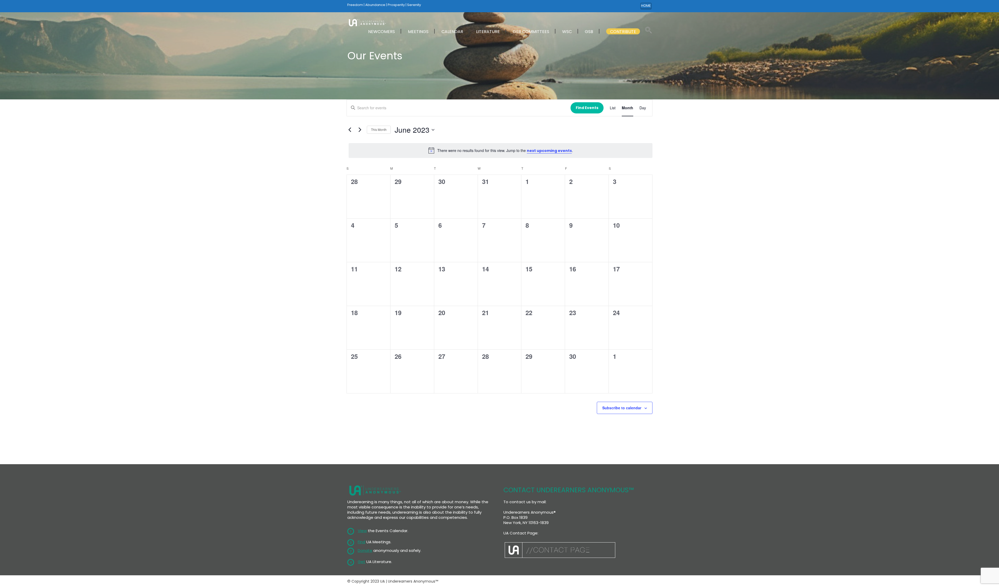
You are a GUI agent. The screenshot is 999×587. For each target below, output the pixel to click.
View (362, 530)
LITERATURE (488, 32)
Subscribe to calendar (621, 407)
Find (361, 542)
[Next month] (360, 130)
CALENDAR (452, 32)
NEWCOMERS (381, 32)
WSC (567, 32)
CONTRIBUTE (623, 32)
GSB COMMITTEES (531, 32)
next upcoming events (549, 150)
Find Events (587, 107)
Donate (365, 550)
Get (361, 561)
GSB (589, 32)
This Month (379, 129)
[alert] (500, 150)
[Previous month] (350, 130)
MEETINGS (418, 32)
